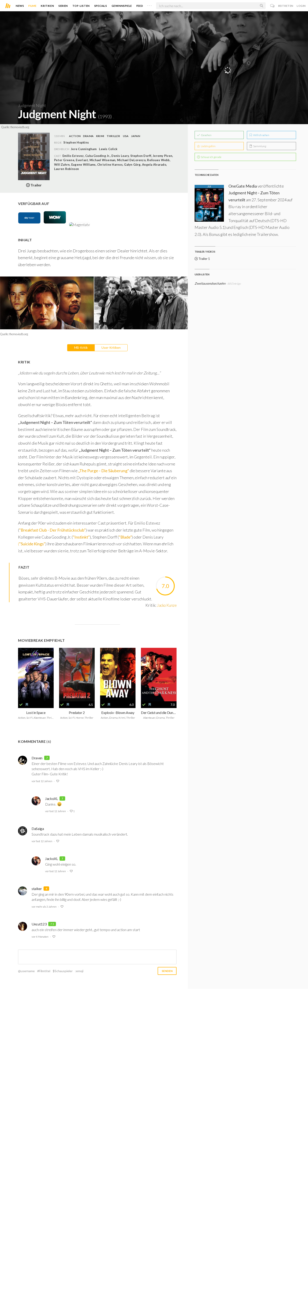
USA (126, 136)
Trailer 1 (204, 258)
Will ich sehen (261, 135)
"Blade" (125, 536)
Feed (139, 5)
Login (301, 5)
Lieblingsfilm (208, 146)
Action (74, 136)
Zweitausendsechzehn (210, 283)
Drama (88, 136)
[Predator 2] (77, 674)
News (20, 5)
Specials (100, 5)
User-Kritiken (111, 347)
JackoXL (51, 798)
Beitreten (285, 5)
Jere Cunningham (84, 149)
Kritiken (47, 5)
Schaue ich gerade (210, 157)
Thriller (113, 136)
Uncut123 (39, 924)
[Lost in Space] (36, 674)
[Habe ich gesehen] (21, 704)
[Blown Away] (118, 674)
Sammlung (259, 146)
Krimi (100, 136)
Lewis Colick (108, 149)
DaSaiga (38, 828)
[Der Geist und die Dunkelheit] (159, 674)
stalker (37, 888)
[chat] (272, 5)
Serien (63, 5)
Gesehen (205, 135)
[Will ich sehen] (27, 704)
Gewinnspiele (122, 5)
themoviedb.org (19, 127)
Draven (37, 758)
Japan (135, 136)
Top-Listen (81, 5)
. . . (149, 5)
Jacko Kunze (167, 605)
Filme (32, 5)
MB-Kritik (81, 347)
